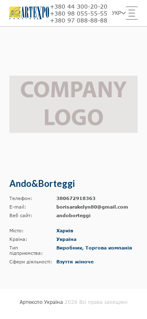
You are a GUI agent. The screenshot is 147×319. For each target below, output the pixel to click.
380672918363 (76, 198)
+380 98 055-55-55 (78, 13)
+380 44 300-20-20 (78, 6)
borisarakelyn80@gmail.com (92, 206)
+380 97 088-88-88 (78, 20)
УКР (116, 13)
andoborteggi (73, 215)
